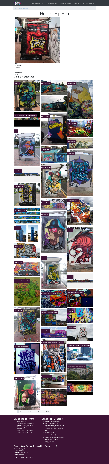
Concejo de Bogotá (22, 427)
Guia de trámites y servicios (51, 423)
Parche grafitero (78, 3)
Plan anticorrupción (49, 432)
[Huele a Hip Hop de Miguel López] (37, 39)
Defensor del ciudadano (50, 427)
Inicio (16, 8)
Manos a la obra (52, 3)
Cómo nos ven (90, 3)
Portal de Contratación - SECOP (25, 432)
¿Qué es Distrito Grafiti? (39, 3)
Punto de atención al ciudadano (52, 421)
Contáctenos (48, 443)
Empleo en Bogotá (49, 441)
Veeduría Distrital (21, 428)
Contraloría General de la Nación (25, 425)
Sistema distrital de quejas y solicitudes (54, 425)
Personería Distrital (21, 421)
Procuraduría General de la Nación (25, 423)
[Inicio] (18, 3)
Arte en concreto (65, 3)
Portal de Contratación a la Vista (25, 430)
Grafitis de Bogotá (23, 8)
